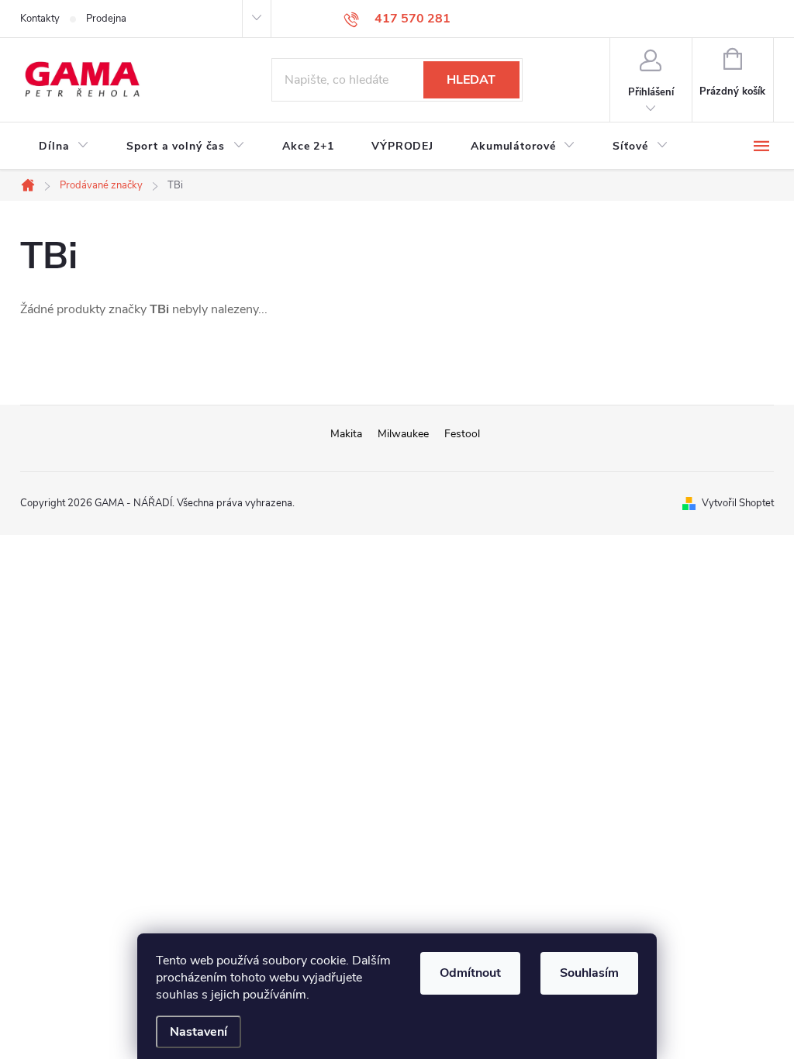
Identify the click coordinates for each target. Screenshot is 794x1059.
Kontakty (40, 19)
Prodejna (106, 19)
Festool (462, 433)
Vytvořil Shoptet (738, 503)
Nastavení (198, 1031)
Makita (346, 433)
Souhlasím (589, 972)
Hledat (471, 79)
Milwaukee (403, 433)
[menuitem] (64, 146)
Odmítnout (470, 972)
